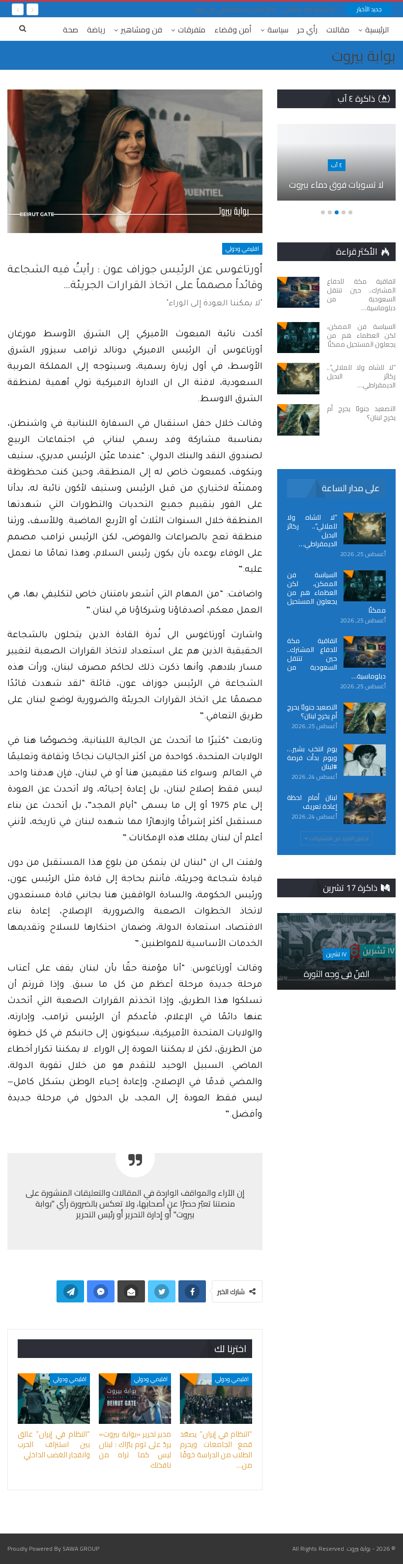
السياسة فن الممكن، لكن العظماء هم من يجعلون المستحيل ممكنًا (336, 592)
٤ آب (336, 165)
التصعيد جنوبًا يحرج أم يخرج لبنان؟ (312, 711)
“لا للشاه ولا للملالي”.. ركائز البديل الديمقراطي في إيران (265, 9)
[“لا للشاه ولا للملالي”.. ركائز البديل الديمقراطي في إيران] (298, 378)
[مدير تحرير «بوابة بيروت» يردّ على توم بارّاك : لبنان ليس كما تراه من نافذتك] (135, 1398)
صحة (70, 29)
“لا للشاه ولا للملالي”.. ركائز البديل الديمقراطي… (312, 530)
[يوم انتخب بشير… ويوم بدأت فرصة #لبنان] (365, 760)
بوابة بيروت (364, 55)
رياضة (96, 29)
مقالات (337, 29)
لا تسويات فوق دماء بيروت (336, 185)
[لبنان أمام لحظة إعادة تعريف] (365, 809)
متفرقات (191, 29)
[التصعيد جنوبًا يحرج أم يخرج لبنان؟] (298, 420)
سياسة (277, 29)
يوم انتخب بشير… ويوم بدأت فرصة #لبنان (312, 757)
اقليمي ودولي (242, 248)
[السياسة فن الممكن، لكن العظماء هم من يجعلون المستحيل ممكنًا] (298, 338)
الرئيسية (377, 29)
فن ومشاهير (141, 29)
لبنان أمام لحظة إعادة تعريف (312, 802)
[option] (336, 167)
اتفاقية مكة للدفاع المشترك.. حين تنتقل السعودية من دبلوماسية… (336, 658)
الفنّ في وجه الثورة (337, 974)
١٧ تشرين (336, 954)
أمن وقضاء (233, 29)
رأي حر (307, 29)
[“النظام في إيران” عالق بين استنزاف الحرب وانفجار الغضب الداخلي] (54, 1398)
